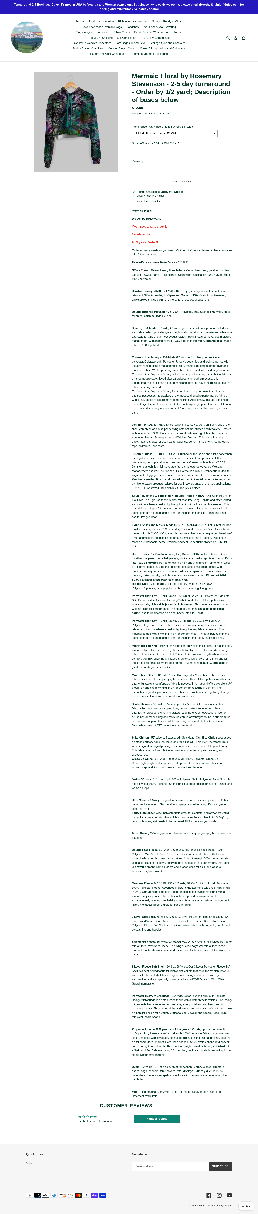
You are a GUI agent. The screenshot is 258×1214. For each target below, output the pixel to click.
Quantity (138, 161)
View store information (149, 201)
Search (30, 1163)
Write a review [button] (157, 1118)
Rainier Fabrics (203, 1205)
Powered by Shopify (221, 1205)
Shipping (137, 113)
